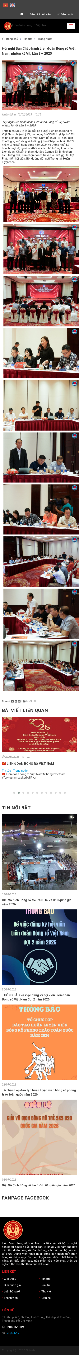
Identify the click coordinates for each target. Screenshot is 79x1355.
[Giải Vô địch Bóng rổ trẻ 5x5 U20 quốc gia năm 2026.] (39, 1137)
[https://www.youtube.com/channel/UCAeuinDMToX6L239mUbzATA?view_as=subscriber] (22, 14)
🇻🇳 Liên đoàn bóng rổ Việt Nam (28, 763)
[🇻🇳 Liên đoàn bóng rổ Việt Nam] (39, 734)
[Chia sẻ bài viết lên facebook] (12, 701)
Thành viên (11, 1298)
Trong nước (45, 39)
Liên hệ (46, 1298)
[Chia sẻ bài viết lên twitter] (16, 701)
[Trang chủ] (8, 25)
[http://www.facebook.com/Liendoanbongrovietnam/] (14, 14)
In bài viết (31, 701)
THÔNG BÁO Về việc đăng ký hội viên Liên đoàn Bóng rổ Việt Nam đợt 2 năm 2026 (36, 997)
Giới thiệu (10, 1279)
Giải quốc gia (12, 1285)
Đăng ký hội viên (40, 14)
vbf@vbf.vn (13, 1333)
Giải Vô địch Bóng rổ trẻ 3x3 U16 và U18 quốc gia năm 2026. (36, 902)
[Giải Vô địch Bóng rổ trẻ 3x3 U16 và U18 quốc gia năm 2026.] (39, 852)
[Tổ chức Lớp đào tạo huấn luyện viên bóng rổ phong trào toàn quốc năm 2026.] (39, 1042)
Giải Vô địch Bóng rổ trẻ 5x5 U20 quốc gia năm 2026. (39, 1185)
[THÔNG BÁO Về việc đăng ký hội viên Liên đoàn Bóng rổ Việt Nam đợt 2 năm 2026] (39, 947)
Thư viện (46, 1291)
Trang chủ (11, 39)
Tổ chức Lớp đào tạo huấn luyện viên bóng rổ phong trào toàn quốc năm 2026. (39, 1092)
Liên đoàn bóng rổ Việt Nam (30, 25)
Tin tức (27, 39)
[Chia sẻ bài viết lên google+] (19, 701)
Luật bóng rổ (12, 1291)
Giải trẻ (46, 1285)
